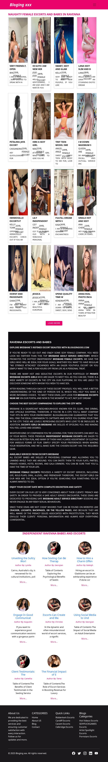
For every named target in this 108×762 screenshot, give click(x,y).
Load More (54, 323)
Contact (36, 727)
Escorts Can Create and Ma (54, 616)
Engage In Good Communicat (23, 616)
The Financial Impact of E (54, 673)
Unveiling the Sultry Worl (23, 559)
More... (23, 582)
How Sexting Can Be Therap (54, 559)
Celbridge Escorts (64, 727)
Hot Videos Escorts (88, 720)
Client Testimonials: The (23, 673)
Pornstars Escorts (88, 736)
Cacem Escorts (63, 723)
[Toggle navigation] (94, 4)
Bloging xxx (20, 4)
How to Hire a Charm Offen (85, 559)
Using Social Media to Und (85, 616)
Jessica (36, 293)
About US (36, 720)
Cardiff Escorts (63, 720)
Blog (34, 723)
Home (35, 717)
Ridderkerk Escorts (65, 717)
